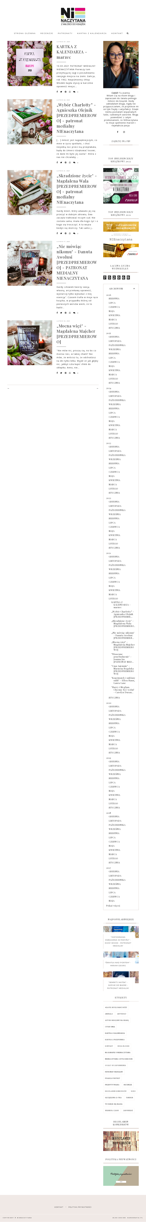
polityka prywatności (80, 1207)
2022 (108, 498)
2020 (108, 702)
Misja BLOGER (123, 1046)
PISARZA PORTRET (112, 1078)
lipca (112, 302)
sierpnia (114, 298)
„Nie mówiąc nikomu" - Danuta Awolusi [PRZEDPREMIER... (122, 635)
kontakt (58, 1207)
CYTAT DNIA (110, 1027)
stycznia (114, 327)
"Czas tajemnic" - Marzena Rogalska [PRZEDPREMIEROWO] (122, 670)
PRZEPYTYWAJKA (112, 1085)
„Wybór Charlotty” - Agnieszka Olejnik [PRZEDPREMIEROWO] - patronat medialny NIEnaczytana (77, 118)
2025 (108, 333)
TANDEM (129, 1098)
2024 (108, 388)
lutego (113, 323)
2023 (108, 443)
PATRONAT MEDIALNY (114, 1072)
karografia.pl (135, 1217)
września (115, 349)
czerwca (114, 307)
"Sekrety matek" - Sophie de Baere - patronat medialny (118, 985)
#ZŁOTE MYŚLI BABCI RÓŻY (116, 1007)
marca (113, 319)
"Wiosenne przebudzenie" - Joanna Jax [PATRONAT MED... (122, 658)
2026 (108, 294)
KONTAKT (117, 33)
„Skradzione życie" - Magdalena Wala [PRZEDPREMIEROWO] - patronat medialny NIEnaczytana (77, 189)
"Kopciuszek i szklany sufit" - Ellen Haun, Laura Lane (123, 680)
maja (111, 311)
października (117, 345)
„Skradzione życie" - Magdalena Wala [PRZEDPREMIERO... (123, 624)
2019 (108, 757)
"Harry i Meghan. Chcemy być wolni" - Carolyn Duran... (122, 690)
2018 (108, 812)
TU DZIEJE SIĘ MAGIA (113, 1104)
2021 (108, 553)
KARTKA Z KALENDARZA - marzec (72, 52)
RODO (133, 1091)
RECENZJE (46, 33)
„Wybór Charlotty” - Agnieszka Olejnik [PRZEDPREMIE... (122, 614)
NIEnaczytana (24, 1217)
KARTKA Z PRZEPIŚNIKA (115, 1040)
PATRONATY (65, 33)
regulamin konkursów (116, 1091)
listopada (115, 341)
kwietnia (114, 315)
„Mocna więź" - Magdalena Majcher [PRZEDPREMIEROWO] (77, 333)
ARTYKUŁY (121, 1014)
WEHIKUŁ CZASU (112, 1110)
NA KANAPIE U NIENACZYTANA (117, 1053)
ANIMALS (109, 1014)
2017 (108, 867)
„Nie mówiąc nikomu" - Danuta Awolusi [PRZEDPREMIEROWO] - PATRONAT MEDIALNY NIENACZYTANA (77, 262)
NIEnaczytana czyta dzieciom (119, 1059)
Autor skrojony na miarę (117, 1020)
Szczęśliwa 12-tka (113, 1098)
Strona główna (25, 33)
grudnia (114, 336)
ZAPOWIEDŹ (128, 1110)
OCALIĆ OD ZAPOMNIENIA (115, 1065)
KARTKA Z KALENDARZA (92, 33)
